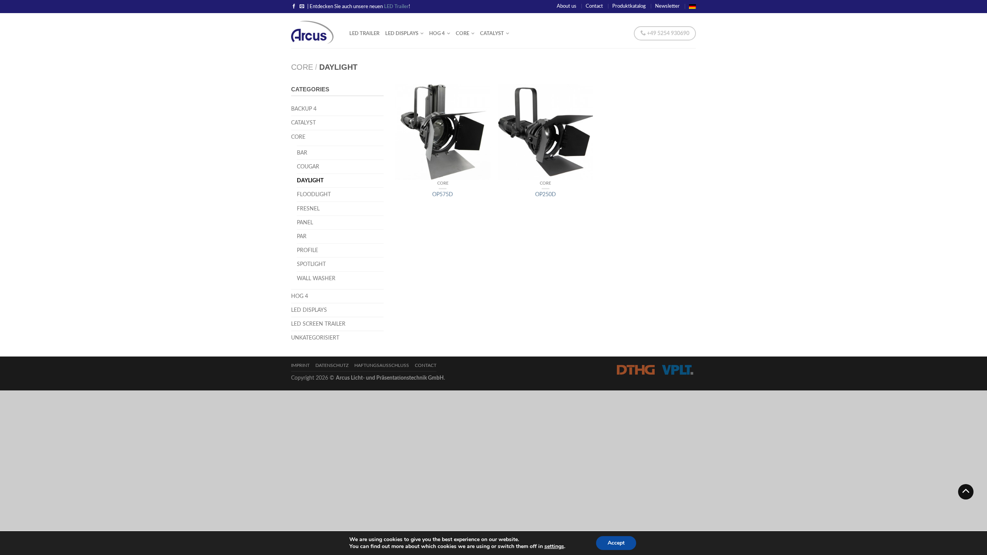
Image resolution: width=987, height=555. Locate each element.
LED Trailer (364, 33)
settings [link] (554, 546)
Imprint (300, 365)
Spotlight (311, 264)
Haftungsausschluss (381, 365)
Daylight (310, 180)
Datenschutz (332, 365)
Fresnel (308, 209)
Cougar (308, 167)
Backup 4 (304, 109)
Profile (307, 250)
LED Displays (401, 33)
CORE (462, 33)
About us (566, 6)
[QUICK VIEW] (442, 132)
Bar (302, 153)
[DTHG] (635, 370)
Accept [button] (616, 543)
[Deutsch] (692, 6)
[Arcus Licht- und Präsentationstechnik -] (314, 30)
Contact (594, 6)
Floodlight (314, 194)
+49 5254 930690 (667, 33)
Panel (305, 222)
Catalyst (303, 123)
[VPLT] (677, 370)
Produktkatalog (629, 6)
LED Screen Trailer (318, 324)
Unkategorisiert (315, 338)
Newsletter (667, 6)
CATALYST (492, 33)
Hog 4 (437, 33)
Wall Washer (316, 278)
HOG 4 (299, 296)
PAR (302, 236)
